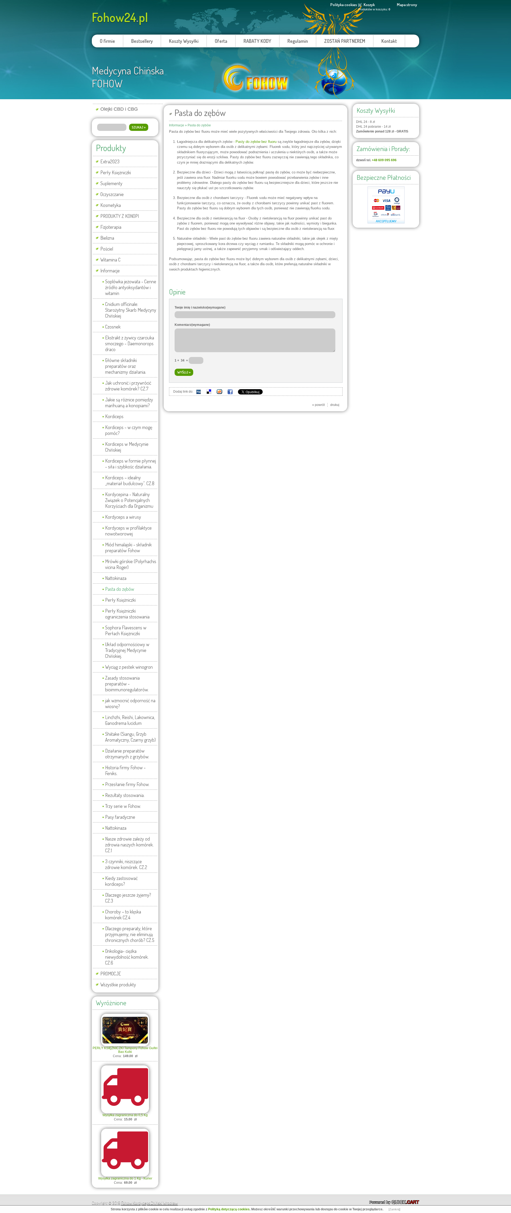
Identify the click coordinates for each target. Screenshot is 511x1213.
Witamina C (110, 260)
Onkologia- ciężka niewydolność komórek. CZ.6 (127, 957)
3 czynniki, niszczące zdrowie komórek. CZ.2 (126, 864)
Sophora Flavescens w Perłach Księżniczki (125, 630)
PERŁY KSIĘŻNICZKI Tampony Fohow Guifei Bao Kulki (125, 1050)
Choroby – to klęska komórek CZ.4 (123, 914)
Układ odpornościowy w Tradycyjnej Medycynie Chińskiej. (127, 650)
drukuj (334, 405)
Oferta (221, 41)
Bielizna (107, 238)
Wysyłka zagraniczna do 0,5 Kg (125, 1115)
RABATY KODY (257, 41)
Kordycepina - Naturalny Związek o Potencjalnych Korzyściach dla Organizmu (129, 500)
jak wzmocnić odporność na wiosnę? (130, 703)
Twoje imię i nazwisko (200, 307)
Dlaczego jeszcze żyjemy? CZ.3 (128, 898)
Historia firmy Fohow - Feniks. (125, 770)
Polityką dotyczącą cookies (229, 1209)
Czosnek (113, 327)
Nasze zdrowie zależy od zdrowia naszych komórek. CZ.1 (129, 844)
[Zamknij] (394, 1209)
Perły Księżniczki (115, 172)
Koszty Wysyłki (184, 41)
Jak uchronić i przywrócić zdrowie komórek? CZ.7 (128, 386)
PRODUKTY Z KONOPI (119, 216)
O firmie (107, 41)
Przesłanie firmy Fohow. (127, 784)
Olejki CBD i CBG (119, 109)
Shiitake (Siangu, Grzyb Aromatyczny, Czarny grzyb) (130, 737)
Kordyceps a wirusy (123, 517)
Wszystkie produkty (118, 984)
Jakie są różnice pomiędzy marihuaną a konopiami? (129, 402)
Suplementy (111, 183)
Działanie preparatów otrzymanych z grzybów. (127, 753)
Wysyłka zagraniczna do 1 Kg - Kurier (125, 1178)
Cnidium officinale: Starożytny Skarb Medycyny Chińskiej (130, 310)
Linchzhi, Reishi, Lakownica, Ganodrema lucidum (130, 720)
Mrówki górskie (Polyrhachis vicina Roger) (130, 564)
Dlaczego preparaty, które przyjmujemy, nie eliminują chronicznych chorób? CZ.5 (129, 934)
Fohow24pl (120, 17)
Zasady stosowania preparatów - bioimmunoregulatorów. (127, 683)
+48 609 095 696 (384, 160)
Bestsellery (142, 41)
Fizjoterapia (110, 227)
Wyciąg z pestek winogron (129, 667)
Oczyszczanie (112, 194)
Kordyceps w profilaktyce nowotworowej (128, 531)
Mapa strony (407, 4)
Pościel (106, 249)
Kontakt (389, 41)
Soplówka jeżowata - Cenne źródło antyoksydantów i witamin (130, 287)
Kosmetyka (110, 205)
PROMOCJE (110, 974)
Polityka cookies (343, 4)
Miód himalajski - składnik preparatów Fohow (128, 547)
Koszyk (369, 4)
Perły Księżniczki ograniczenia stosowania (127, 614)
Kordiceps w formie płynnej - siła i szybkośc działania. (130, 464)
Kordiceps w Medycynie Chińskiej (127, 447)
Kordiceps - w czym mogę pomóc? (128, 430)
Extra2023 (109, 161)
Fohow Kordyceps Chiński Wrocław (149, 1203)
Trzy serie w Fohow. (123, 806)
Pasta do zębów (119, 589)
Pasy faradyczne (120, 817)
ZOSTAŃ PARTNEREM (344, 41)
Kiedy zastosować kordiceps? (121, 881)
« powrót (318, 405)
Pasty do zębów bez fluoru (256, 142)
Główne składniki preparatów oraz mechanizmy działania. (125, 366)
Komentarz (192, 325)
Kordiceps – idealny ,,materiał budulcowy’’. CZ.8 (129, 480)
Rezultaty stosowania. (125, 795)
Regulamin (297, 41)
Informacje (110, 270)
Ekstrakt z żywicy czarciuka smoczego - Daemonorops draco (129, 343)
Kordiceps (114, 416)
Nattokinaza (115, 578)
